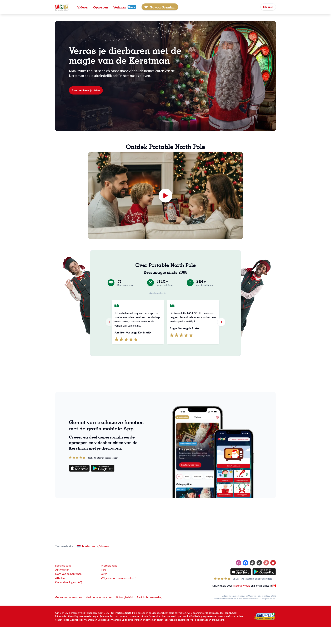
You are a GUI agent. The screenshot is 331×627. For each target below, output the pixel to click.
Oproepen (100, 7)
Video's (82, 7)
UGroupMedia (241, 585)
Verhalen (119, 7)
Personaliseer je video (86, 90)
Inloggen (268, 6)
